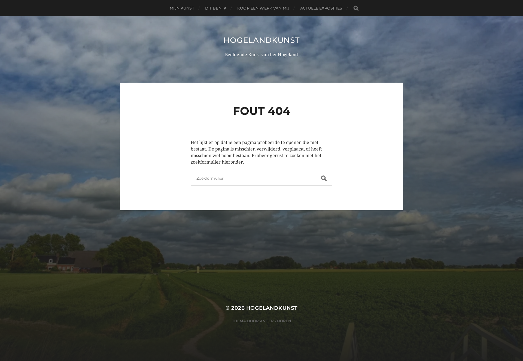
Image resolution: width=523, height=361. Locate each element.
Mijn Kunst (182, 8)
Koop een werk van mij (263, 8)
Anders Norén (275, 321)
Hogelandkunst (261, 40)
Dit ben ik (215, 8)
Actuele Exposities (321, 8)
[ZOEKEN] (356, 8)
